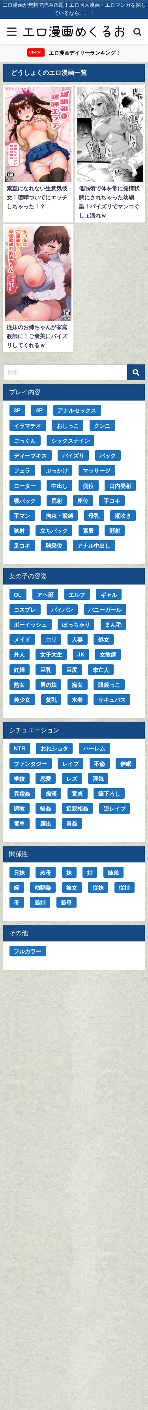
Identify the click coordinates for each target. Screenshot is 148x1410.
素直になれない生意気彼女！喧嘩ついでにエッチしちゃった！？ (37, 197)
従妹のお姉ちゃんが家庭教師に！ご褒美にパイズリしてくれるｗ (37, 336)
